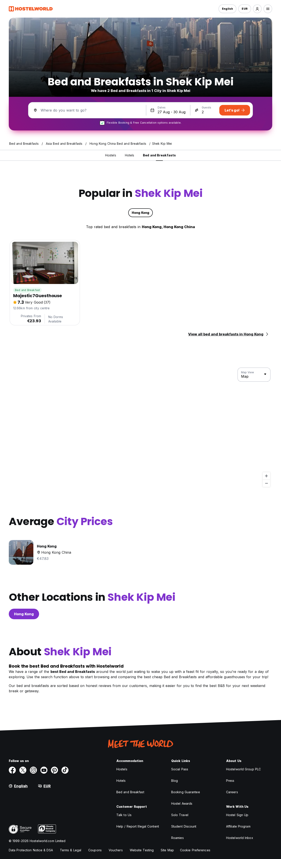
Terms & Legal (70, 850)
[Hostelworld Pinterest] (54, 770)
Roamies (177, 838)
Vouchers (116, 850)
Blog (174, 780)
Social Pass (179, 769)
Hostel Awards (181, 803)
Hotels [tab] (129, 155)
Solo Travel (179, 815)
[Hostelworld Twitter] (22, 770)
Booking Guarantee (185, 792)
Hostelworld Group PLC (243, 769)
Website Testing (142, 850)
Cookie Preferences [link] (195, 850)
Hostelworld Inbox (239, 838)
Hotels (121, 780)
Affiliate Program (238, 826)
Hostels (121, 769)
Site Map (167, 850)
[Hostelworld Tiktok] (64, 770)
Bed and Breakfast (27, 290)
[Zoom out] (266, 483)
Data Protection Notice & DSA (31, 850)
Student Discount (183, 826)
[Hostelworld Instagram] (33, 770)
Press (230, 780)
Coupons (95, 850)
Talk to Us (123, 815)
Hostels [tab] (110, 155)
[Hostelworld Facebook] (12, 770)
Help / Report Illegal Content (137, 826)
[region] (140, 427)
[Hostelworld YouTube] (43, 770)
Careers (232, 792)
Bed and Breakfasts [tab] (159, 155)
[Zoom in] (266, 476)
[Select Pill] (257, 8)
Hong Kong (24, 614)
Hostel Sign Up (237, 815)
